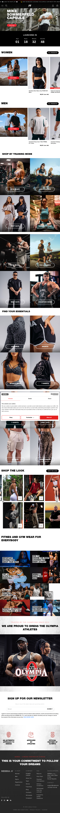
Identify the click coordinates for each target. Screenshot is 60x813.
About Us (29, 778)
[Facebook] (1, 800)
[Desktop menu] (2, 5)
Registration (19, 782)
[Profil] (53, 5)
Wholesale (29, 795)
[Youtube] (7, 800)
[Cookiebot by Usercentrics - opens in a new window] (52, 394)
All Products (52, 52)
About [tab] (49, 398)
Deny (11, 417)
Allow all (49, 417)
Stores (28, 784)
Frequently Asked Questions (40, 796)
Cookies (17, 785)
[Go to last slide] (3, 501)
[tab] (56, 12)
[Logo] (10, 5)
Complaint (29, 798)
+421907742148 (52, 787)
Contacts (28, 792)
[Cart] (57, 5)
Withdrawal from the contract (40, 790)
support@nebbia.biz (53, 785)
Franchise (29, 787)
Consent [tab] (10, 398)
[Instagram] (4, 800)
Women (17, 773)
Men (16, 776)
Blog (27, 789)
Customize (29, 417)
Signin (17, 779)
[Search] (6, 5)
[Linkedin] (10, 800)
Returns (39, 773)
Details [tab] (30, 398)
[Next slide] (57, 501)
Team (27, 781)
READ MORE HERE (28, 717)
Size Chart (40, 776)
